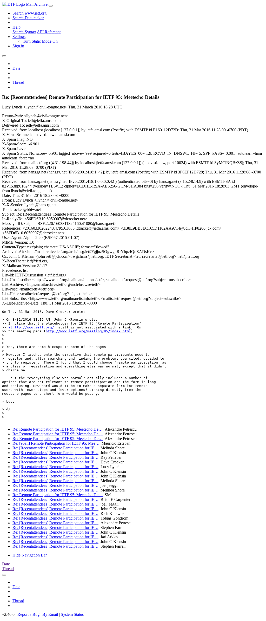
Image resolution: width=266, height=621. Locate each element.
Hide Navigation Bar (29, 555)
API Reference (49, 32)
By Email (50, 614)
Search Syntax (24, 32)
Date (16, 68)
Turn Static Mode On (40, 41)
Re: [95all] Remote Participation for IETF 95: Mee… (55, 443)
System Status (72, 614)
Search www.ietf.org (29, 13)
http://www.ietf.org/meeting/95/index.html (88, 331)
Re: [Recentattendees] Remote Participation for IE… (55, 448)
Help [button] (16, 27)
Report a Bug (28, 614)
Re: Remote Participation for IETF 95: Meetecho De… (57, 429)
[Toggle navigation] (51, 6)
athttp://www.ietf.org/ (31, 327)
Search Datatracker (28, 18)
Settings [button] (18, 36)
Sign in (18, 46)
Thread (18, 82)
